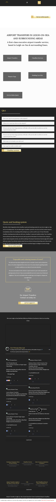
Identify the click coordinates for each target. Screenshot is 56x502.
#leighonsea (9, 371)
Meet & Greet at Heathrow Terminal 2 (41, 462)
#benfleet (15, 371)
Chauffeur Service (27, 462)
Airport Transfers (12, 58)
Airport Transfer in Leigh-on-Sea (14, 496)
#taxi (38, 394)
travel (18, 273)
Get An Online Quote (13, 95)
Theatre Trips (12, 76)
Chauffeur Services (37, 58)
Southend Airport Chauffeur (42, 496)
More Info (43, 500)
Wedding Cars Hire (37, 75)
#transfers (13, 369)
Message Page (11, 374)
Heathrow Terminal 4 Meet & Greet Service (13, 462)
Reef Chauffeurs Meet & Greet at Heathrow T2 (42, 482)
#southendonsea (33, 369)
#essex (39, 420)
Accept (48, 500)
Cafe (27, 482)
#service (24, 369)
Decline (52, 500)
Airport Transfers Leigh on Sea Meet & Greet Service (13, 482)
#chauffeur (19, 369)
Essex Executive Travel (29, 496)
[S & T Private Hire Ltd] (7, 349)
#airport (8, 369)
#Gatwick (23, 395)
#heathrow (43, 394)
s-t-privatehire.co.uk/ (34, 372)
